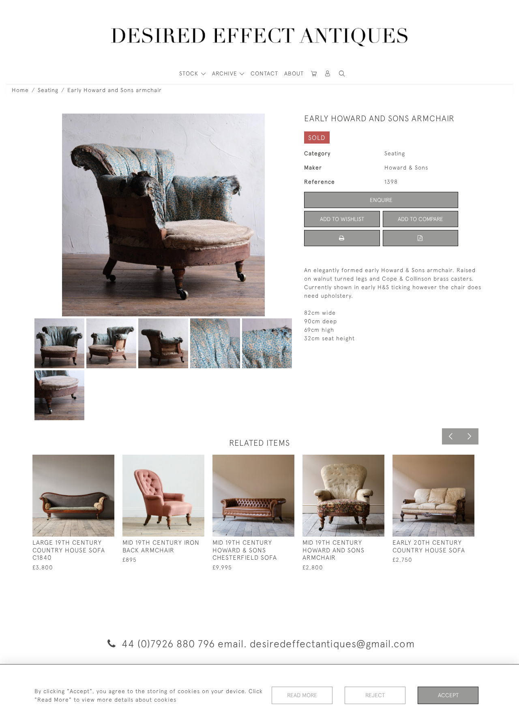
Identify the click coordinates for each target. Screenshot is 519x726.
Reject (375, 695)
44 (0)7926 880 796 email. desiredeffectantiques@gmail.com (267, 643)
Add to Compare (420, 219)
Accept (448, 695)
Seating (48, 90)
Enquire (381, 200)
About (294, 73)
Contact (264, 73)
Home (20, 90)
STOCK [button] (189, 73)
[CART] (314, 73)
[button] (328, 73)
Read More (302, 695)
